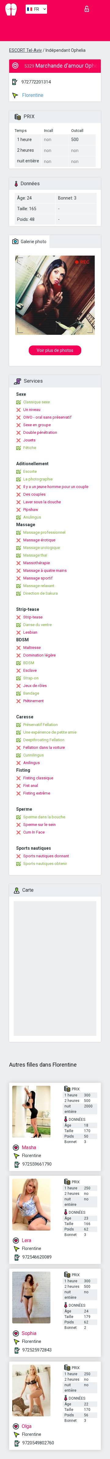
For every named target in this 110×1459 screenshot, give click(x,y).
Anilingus (31, 762)
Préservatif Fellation (40, 724)
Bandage (31, 693)
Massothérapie (36, 563)
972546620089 (37, 1257)
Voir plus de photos (55, 350)
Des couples (34, 494)
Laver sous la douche (42, 502)
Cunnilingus (33, 755)
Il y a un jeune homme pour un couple (55, 486)
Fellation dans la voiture (44, 747)
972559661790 (37, 1164)
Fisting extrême (36, 793)
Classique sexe (36, 402)
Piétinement (33, 701)
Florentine (32, 95)
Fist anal (30, 785)
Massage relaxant (38, 585)
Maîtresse (32, 647)
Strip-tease (32, 617)
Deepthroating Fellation (43, 740)
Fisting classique (38, 778)
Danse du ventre (37, 624)
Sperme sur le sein (39, 824)
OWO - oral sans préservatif (47, 417)
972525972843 (37, 1350)
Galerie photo (33, 241)
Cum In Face (34, 832)
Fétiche (29, 447)
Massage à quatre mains (45, 570)
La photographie (38, 479)
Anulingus (32, 517)
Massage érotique (39, 540)
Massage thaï (35, 555)
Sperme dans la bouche (44, 817)
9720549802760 (38, 1443)
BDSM (28, 662)
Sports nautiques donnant (46, 856)
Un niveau (31, 409)
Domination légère (39, 655)
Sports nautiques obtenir (45, 863)
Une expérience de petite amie (49, 732)
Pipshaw (30, 509)
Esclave (30, 670)
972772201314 (36, 82)
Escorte (30, 471)
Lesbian (30, 632)
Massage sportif (38, 578)
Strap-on (30, 678)
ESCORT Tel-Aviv (25, 50)
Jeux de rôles (35, 685)
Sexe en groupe (37, 425)
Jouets (29, 440)
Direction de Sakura (40, 593)
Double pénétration (40, 432)
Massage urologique (41, 547)
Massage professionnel (44, 532)
